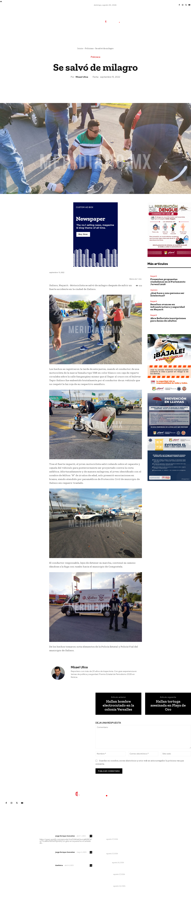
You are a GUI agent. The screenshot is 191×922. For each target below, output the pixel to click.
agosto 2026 (146, 837)
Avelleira (59, 865)
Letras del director (46, 836)
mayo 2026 (145, 849)
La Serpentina (105, 862)
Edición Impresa (106, 874)
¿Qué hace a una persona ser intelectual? (167, 294)
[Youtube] (189, 5)
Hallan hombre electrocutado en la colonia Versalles (118, 705)
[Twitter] (186, 5)
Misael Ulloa (82, 77)
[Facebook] (179, 5)
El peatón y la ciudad (53, 861)
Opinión (153, 290)
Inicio (80, 48)
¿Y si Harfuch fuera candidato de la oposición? (114, 881)
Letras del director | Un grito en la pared (65, 832)
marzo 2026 (145, 858)
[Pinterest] (95, 88)
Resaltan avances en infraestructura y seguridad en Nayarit (167, 307)
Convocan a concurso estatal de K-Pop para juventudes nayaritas (114, 847)
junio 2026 (145, 845)
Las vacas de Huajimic (54, 848)
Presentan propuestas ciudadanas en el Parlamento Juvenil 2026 (167, 282)
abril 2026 (144, 853)
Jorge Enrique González (65, 836)
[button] (133, 34)
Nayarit (153, 276)
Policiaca (89, 48)
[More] (108, 88)
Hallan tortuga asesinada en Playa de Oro (168, 705)
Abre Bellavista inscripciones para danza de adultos (168, 319)
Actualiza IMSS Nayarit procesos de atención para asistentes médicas (115, 833)
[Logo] (114, 21)
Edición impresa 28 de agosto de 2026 (114, 869)
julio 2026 (144, 841)
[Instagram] (182, 5)
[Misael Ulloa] (59, 673)
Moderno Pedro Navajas (111, 858)
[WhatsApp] (102, 88)
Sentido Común (106, 886)
